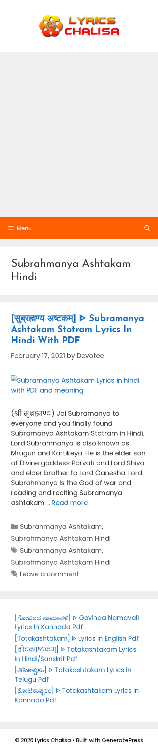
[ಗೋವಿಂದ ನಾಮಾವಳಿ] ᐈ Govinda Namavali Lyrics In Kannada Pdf (77, 622)
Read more (69, 502)
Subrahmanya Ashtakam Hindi (61, 538)
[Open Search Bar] (147, 228)
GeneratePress (122, 740)
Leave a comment (49, 574)
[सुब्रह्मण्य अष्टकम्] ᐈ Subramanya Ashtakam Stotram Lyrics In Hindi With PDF (77, 329)
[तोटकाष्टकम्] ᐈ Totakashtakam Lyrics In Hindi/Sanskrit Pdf (75, 654)
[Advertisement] (79, 134)
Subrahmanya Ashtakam (61, 526)
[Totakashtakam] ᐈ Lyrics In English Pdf (77, 638)
